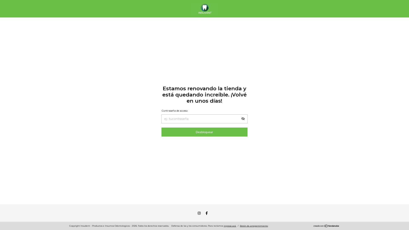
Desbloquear (204, 132)
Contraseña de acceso (174, 110)
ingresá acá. (230, 225)
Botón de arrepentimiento (254, 225)
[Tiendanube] (326, 226)
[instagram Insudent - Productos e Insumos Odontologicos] (199, 213)
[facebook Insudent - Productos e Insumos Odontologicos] (206, 213)
